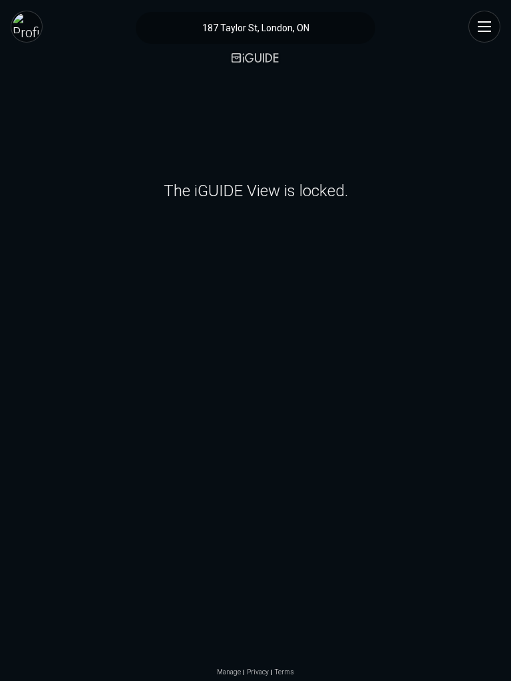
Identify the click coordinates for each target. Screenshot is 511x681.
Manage (229, 672)
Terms (284, 672)
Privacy (258, 672)
